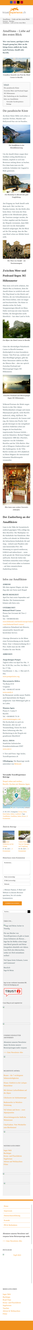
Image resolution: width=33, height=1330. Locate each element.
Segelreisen (8, 1159)
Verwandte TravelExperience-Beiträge (15, 103)
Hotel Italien (6, 814)
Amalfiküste (6, 816)
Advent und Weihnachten (13, 1161)
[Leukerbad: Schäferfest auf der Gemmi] (8, 832)
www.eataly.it (8, 692)
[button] (16, 797)
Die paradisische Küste (11, 88)
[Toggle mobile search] (29, 10)
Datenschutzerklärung (12, 1216)
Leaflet (13, 807)
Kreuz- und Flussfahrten (13, 1156)
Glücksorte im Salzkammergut (15, 1098)
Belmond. (18, 764)
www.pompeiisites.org (11, 676)
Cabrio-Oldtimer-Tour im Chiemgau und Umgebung (24, 844)
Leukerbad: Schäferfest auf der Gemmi (8, 844)
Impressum (8, 1211)
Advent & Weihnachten (11, 1311)
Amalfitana (13, 816)
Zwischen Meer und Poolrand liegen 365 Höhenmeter (16, 92)
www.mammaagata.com (12, 719)
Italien (12, 814)
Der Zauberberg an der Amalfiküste (15, 96)
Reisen (24, 816)
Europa (20, 812)
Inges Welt (8, 1150)
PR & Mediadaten (10, 1225)
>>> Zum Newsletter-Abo (13, 1052)
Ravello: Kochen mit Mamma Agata (16, 784)
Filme (6, 1164)
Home (6, 1206)
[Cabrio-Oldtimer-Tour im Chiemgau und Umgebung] (24, 832)
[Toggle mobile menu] (29, 8)
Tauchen (6, 1308)
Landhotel (18, 814)
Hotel (25, 812)
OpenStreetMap (20, 807)
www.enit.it (7, 749)
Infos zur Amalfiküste (11, 99)
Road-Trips (7, 1300)
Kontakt (7, 1220)
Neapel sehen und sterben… (13, 781)
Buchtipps (7, 1153)
